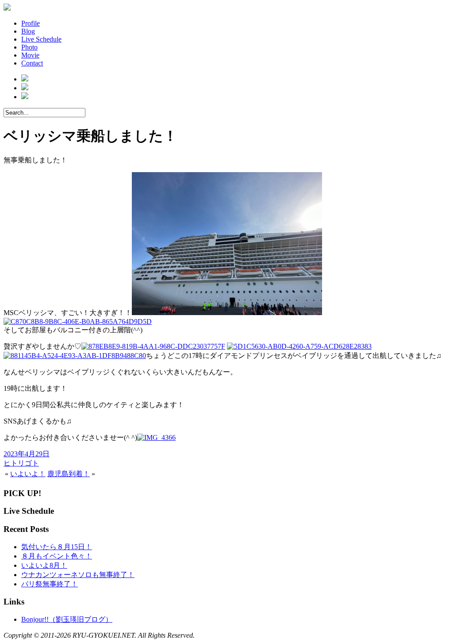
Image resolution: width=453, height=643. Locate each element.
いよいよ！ (28, 473)
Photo (29, 47)
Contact (32, 63)
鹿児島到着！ (68, 473)
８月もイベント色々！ (56, 556)
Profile (30, 23)
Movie (30, 55)
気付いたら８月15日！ (56, 547)
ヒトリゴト (21, 463)
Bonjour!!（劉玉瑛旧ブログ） (66, 619)
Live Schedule (41, 39)
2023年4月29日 (27, 454)
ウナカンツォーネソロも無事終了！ (77, 574)
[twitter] (24, 88)
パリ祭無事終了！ (49, 584)
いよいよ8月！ (44, 565)
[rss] (24, 96)
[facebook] (24, 79)
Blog (28, 31)
